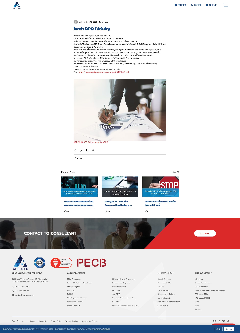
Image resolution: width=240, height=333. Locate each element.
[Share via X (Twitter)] (81, 150)
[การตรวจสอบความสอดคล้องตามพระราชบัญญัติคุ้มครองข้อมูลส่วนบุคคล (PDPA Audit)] (79, 186)
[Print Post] (93, 150)
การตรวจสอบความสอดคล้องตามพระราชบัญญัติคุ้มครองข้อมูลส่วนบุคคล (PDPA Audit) (78, 203)
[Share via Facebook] (75, 150)
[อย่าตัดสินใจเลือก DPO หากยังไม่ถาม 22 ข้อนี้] (160, 186)
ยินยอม (229, 329)
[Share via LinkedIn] (87, 150)
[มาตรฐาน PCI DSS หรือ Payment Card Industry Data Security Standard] (120, 186)
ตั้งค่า (218, 329)
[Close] (237, 329)
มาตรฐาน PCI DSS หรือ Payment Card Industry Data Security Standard (118, 203)
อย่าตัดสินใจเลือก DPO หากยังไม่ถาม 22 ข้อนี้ (160, 203)
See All (176, 172)
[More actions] (164, 21)
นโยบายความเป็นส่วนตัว (101, 329)
